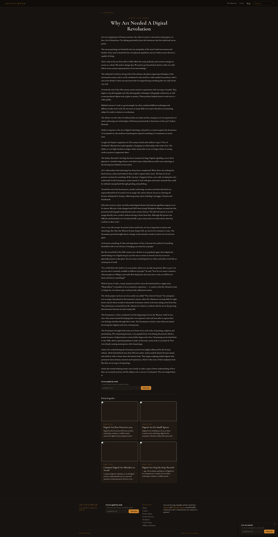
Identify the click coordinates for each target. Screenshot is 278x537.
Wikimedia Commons (178, 507)
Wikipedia (166, 507)
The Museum (232, 3)
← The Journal (107, 12)
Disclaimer (146, 520)
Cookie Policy (147, 523)
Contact (145, 511)
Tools (241, 3)
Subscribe (146, 388)
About (144, 508)
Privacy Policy (147, 514)
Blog (248, 3)
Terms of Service (148, 517)
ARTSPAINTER (15, 3)
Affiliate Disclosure (149, 525)
